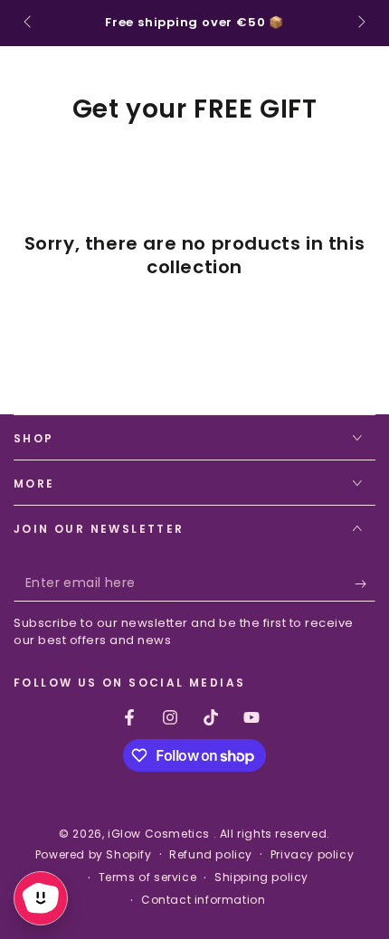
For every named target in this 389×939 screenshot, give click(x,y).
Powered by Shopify (93, 855)
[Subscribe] (365, 583)
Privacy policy (312, 855)
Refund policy (210, 855)
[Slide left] (29, 23)
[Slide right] (360, 23)
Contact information (203, 900)
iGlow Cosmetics (160, 833)
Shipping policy (261, 877)
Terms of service (148, 877)
